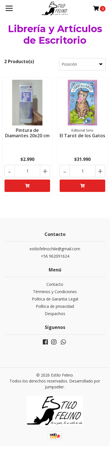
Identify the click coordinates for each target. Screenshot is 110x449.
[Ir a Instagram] (53, 343)
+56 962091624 (55, 256)
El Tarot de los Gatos (82, 135)
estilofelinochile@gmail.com (55, 248)
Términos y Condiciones (55, 291)
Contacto (54, 284)
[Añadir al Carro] (27, 186)
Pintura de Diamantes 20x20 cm (27, 133)
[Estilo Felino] (55, 8)
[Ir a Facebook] (45, 343)
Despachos (55, 313)
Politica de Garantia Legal (55, 299)
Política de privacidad (55, 306)
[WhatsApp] (63, 343)
